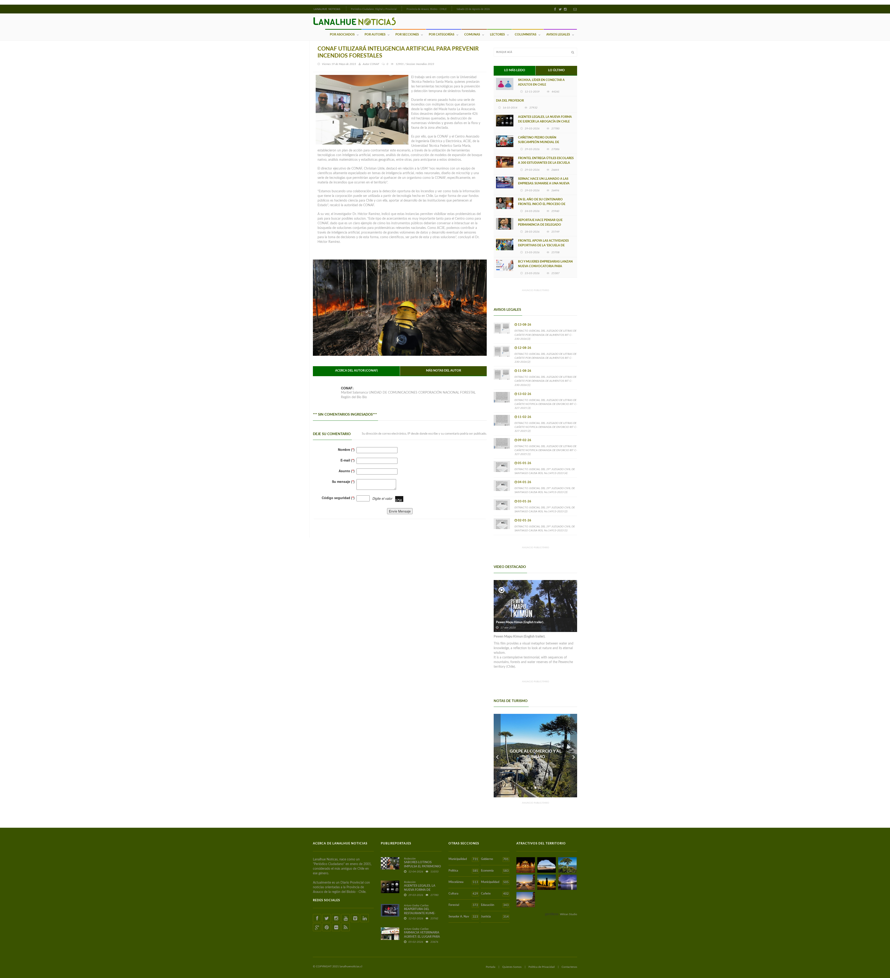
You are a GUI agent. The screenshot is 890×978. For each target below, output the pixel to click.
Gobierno (495, 859)
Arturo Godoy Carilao (416, 905)
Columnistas (525, 34)
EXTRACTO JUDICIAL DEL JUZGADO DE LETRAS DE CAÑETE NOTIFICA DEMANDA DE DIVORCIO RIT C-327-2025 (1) (546, 450)
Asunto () (347, 470)
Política (463, 870)
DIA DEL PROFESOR (510, 100)
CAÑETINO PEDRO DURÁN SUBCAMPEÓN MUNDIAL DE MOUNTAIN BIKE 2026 (538, 142)
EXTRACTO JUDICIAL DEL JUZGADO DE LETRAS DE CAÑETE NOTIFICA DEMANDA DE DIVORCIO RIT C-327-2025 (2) (546, 427)
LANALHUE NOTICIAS (327, 9)
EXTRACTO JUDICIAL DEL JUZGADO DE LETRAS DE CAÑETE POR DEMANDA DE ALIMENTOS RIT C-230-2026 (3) (545, 334)
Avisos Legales (558, 34)
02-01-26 (524, 520)
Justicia (495, 916)
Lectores (497, 34)
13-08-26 (524, 324)
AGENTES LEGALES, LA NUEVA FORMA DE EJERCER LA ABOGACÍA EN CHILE (545, 119)
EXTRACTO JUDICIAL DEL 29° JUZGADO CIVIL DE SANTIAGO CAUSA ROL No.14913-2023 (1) (545, 528)
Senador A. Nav (463, 916)
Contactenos (569, 966)
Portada (490, 966)
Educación (495, 905)
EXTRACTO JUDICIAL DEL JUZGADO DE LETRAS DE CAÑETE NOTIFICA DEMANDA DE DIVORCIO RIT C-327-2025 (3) (546, 404)
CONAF (374, 64)
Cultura (463, 893)
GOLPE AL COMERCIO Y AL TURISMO (535, 754)
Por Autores (375, 34)
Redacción (410, 858)
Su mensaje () (343, 481)
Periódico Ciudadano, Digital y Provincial (374, 9)
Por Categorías (441, 34)
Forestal (463, 905)
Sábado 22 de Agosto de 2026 (473, 9)
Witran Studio (568, 914)
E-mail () (347, 460)
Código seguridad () (338, 497)
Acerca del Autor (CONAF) (356, 370)
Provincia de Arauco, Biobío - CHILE (427, 9)
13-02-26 (524, 394)
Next (573, 755)
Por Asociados (342, 34)
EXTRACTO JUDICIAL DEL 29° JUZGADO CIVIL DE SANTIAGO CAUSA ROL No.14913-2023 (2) (545, 509)
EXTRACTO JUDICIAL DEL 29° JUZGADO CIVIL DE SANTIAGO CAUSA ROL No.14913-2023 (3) (545, 490)
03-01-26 (524, 501)
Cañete (495, 893)
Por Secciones (407, 34)
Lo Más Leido (514, 70)
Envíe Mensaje (400, 511)
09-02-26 (524, 440)
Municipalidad (463, 859)
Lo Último (556, 70)
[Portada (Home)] (345, 8)
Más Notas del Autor (443, 370)
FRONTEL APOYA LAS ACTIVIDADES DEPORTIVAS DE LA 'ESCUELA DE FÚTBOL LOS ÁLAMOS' (543, 245)
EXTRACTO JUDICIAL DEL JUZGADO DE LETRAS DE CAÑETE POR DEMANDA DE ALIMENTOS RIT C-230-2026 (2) (545, 358)
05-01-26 (524, 463)
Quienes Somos (511, 966)
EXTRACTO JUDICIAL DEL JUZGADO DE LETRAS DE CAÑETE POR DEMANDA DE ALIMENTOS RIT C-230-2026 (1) (545, 380)
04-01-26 (524, 482)
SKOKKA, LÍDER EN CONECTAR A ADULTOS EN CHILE (541, 82)
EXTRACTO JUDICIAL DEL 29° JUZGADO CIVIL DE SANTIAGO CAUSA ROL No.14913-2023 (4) (545, 471)
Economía (495, 870)
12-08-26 (524, 348)
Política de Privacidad (541, 966)
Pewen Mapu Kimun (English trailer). (520, 622)
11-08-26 (524, 370)
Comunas (472, 34)
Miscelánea (463, 882)
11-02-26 (524, 417)
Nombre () (346, 449)
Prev (497, 755)
